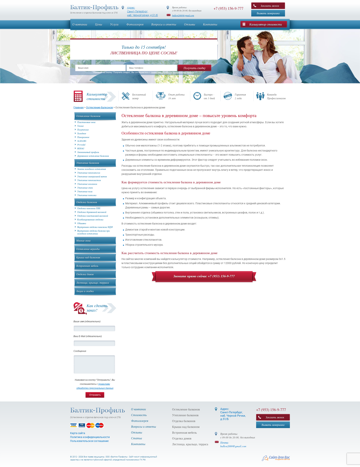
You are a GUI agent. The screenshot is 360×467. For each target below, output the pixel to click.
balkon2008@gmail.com (183, 15)
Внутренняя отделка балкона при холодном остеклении (93, 232)
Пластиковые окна (86, 122)
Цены (98, 24)
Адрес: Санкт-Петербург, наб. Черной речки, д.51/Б (142, 11)
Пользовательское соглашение (89, 440)
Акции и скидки (85, 291)
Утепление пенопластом (89, 180)
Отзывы (189, 24)
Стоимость (139, 415)
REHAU (80, 148)
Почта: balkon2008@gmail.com (233, 444)
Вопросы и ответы (163, 24)
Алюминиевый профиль (88, 152)
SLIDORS (81, 141)
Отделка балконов (86, 202)
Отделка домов (85, 274)
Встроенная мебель (87, 266)
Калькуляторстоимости (97, 96)
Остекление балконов (88, 116)
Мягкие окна (83, 240)
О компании (79, 24)
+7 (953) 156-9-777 (228, 8)
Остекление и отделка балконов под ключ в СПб (94, 13)
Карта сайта (77, 433)
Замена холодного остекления (91, 169)
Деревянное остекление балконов (93, 155)
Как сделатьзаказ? (97, 308)
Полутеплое (83, 129)
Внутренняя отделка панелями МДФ (95, 227)
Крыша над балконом (88, 257)
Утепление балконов (87, 163)
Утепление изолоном (87, 184)
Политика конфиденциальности (90, 437)
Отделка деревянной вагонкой (91, 212)
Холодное (81, 133)
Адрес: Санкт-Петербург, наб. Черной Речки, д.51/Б (233, 414)
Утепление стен (85, 187)
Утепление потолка (86, 195)
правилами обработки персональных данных (172, 72)
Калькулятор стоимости (265, 24)
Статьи (136, 438)
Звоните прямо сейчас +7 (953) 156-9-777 (204, 276)
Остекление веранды (88, 249)
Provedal (81, 144)
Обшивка (81, 223)
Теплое (80, 126)
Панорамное (83, 137)
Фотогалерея (134, 24)
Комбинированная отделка (90, 219)
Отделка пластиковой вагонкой (92, 215)
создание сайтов (282, 459)
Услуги (114, 24)
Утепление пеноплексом (88, 172)
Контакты (210, 24)
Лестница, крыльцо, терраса (92, 282)
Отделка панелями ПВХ (88, 208)
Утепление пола (84, 191)
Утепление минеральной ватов (92, 176)
